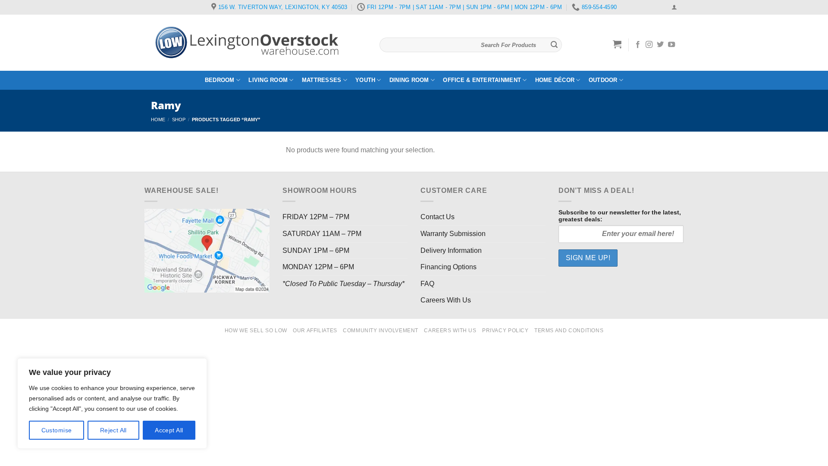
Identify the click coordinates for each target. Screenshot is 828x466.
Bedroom (220, 80)
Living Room (268, 80)
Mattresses (322, 80)
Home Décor (555, 80)
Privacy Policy (505, 330)
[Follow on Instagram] (649, 45)
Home (158, 119)
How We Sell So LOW (256, 330)
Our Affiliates (315, 330)
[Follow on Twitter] (660, 45)
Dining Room (409, 80)
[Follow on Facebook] (637, 45)
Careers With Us (445, 300)
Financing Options (448, 267)
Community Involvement (380, 330)
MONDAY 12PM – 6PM (318, 267)
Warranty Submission (453, 233)
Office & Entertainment (482, 80)
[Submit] (554, 45)
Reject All (113, 430)
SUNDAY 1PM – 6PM (315, 250)
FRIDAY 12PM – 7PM (315, 216)
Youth (365, 80)
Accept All (169, 430)
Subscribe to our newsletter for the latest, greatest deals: (619, 216)
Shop (178, 119)
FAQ (427, 283)
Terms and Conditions (568, 330)
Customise (56, 430)
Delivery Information (451, 250)
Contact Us (437, 216)
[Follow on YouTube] (671, 45)
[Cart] (617, 44)
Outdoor (603, 80)
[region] (112, 403)
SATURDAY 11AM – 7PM (321, 233)
